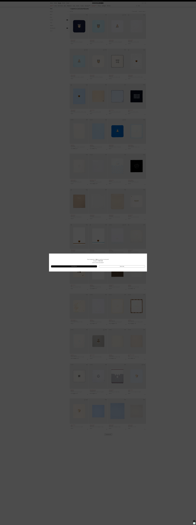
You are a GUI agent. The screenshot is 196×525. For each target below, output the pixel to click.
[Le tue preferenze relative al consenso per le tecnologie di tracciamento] (194, 523)
